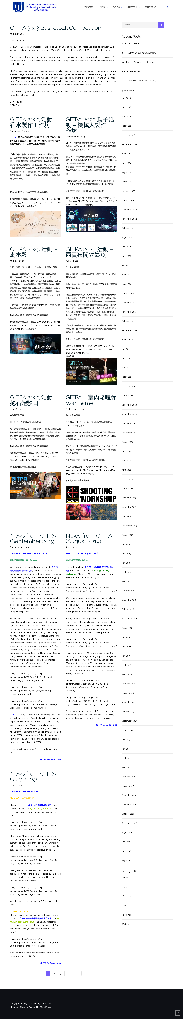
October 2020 (128, 423)
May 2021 (126, 367)
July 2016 (126, 842)
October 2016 (128, 814)
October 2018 (128, 609)
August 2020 (127, 442)
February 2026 (128, 135)
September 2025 (129, 144)
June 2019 (126, 553)
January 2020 (128, 488)
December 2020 (129, 405)
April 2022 (126, 274)
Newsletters (127, 915)
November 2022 (129, 219)
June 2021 (126, 358)
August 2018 (127, 628)
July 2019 (126, 544)
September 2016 (129, 823)
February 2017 (128, 777)
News (102, 7)
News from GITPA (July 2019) (33, 776)
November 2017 (129, 702)
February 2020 (128, 479)
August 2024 (127, 154)
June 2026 (126, 107)
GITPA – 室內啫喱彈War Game (91, 400)
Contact (125, 878)
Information (127, 896)
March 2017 (127, 767)
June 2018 (126, 646)
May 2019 (126, 563)
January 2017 (128, 786)
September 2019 (129, 526)
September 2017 (129, 721)
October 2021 (128, 321)
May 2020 (126, 460)
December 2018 (129, 600)
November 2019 (129, 507)
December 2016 (129, 795)
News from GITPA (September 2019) (33, 538)
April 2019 (126, 572)
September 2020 (129, 433)
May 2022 (126, 265)
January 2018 (128, 693)
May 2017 (126, 749)
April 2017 (126, 758)
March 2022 (127, 284)
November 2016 (129, 804)
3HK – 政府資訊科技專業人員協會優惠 (139, 53)
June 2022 (126, 256)
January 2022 (128, 293)
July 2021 (126, 349)
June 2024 (126, 163)
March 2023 (127, 182)
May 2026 (126, 116)
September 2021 (129, 330)
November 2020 (129, 414)
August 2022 (127, 237)
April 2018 (126, 665)
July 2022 (126, 247)
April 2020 (126, 470)
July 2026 (126, 98)
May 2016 (126, 860)
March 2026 (127, 126)
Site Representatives (131, 71)
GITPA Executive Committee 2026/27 (139, 81)
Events (116, 7)
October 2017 (128, 711)
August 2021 (127, 340)
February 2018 (128, 684)
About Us (88, 7)
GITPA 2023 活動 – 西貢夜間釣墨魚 (89, 252)
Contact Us (150, 7)
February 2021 (128, 386)
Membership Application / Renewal (138, 62)
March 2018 (127, 674)
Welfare (125, 924)
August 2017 (127, 730)
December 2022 (129, 209)
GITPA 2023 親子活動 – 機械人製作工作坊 (90, 125)
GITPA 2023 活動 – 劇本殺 (33, 252)
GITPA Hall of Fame (130, 43)
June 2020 (126, 451)
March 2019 (127, 581)
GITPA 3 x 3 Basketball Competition (55, 27)
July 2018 (126, 637)
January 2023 (128, 200)
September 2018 (129, 618)
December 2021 (129, 302)
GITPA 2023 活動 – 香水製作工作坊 (33, 122)
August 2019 (127, 535)
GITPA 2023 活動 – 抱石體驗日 (33, 400)
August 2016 (127, 832)
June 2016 (126, 851)
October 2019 (128, 516)
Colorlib (24, 1007)
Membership (132, 7)
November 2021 (129, 312)
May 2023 (126, 172)
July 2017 (126, 739)
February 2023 (128, 191)
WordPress (45, 1007)
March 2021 (127, 377)
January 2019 (128, 591)
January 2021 (128, 395)
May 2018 (126, 656)
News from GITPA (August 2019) (89, 538)
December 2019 (129, 498)
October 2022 (128, 228)
